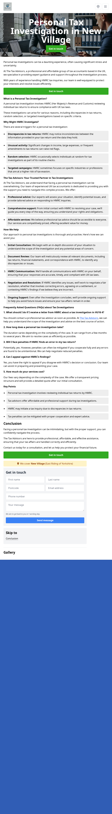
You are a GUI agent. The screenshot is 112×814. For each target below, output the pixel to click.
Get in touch (56, 48)
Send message (45, 520)
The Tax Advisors (89, 318)
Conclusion (12, 538)
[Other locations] (98, 6)
